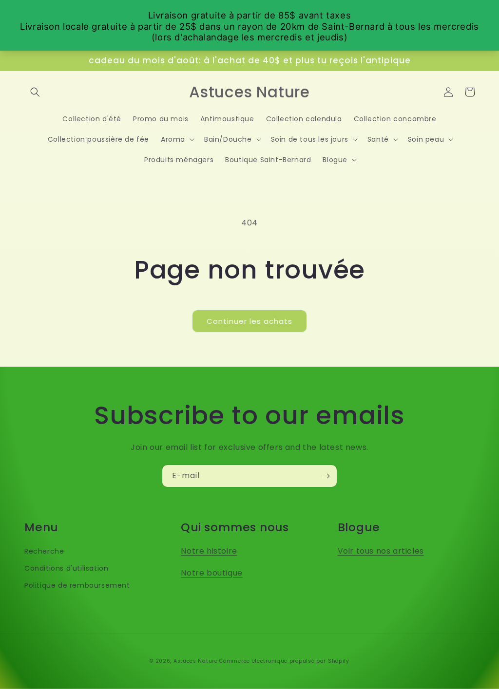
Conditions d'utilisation (66, 568)
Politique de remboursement (77, 585)
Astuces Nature (195, 661)
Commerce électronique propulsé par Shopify (284, 661)
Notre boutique (211, 572)
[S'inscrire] (326, 476)
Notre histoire (209, 551)
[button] (35, 92)
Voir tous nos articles (381, 551)
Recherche (44, 551)
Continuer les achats (249, 321)
